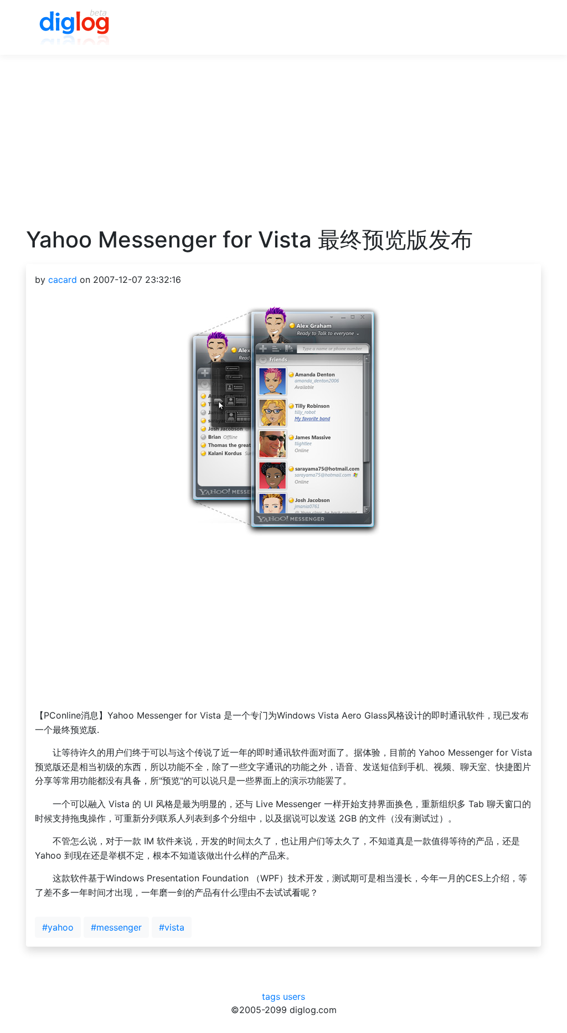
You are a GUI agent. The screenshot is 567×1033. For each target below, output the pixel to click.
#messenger (116, 927)
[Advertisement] (283, 148)
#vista (171, 927)
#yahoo (58, 927)
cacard (62, 279)
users (294, 996)
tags (271, 996)
